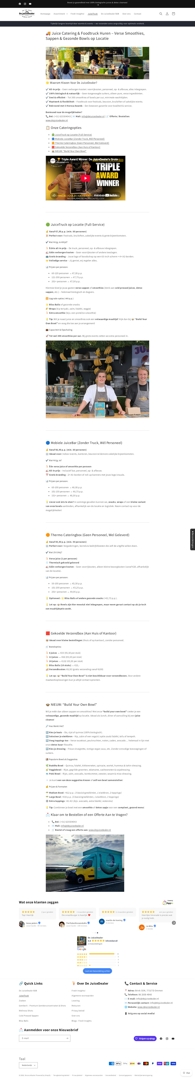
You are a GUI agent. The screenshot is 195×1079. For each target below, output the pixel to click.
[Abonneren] (67, 1038)
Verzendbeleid (110, 1075)
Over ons (76, 1015)
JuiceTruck (24, 995)
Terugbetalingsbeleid (61, 1075)
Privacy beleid (78, 1010)
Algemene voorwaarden (83, 995)
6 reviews (110, 923)
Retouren (76, 1005)
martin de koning (114, 920)
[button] (60, 14)
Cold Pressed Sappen (29, 1015)
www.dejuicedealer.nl (57, 120)
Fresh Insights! (78, 990)
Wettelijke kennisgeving (143, 1075)
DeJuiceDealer (30, 1075)
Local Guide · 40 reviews (36, 926)
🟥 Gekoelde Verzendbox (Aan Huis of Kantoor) (76, 147)
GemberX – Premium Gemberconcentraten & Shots (42, 1005)
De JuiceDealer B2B (28, 990)
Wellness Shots (26, 1010)
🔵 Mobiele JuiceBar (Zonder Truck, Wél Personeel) (78, 138)
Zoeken (22, 1000)
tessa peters (31, 923)
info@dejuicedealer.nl (93, 116)
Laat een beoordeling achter (97, 971)
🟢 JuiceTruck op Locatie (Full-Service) (72, 134)
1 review (149, 929)
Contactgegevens (125, 1075)
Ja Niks (149, 926)
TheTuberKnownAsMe (76, 923)
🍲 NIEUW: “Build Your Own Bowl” (69, 151)
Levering (76, 1000)
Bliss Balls (23, 1021)
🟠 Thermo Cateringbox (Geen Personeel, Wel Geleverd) (80, 142)
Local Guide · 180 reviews (76, 926)
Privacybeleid (77, 1075)
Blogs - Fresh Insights (82, 1021)
